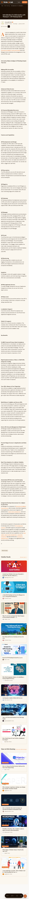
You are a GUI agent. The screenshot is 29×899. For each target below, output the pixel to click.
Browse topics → (23, 557)
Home (2, 5)
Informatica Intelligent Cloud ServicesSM (10, 50)
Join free (24, 2)
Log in (19, 2)
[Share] (21, 895)
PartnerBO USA (8, 22)
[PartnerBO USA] (2, 23)
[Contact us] (25, 896)
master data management (14, 511)
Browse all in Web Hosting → (21, 749)
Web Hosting (7, 5)
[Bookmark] (17, 895)
